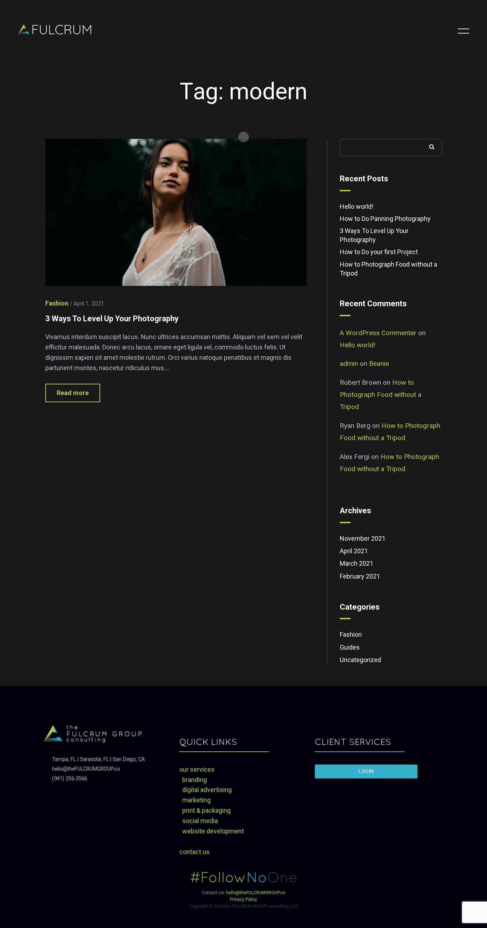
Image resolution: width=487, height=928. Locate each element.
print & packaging (206, 810)
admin (349, 363)
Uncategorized (360, 660)
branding (194, 779)
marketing (196, 800)
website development (213, 831)
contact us (194, 852)
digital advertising (207, 789)
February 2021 (360, 576)
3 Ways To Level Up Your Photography (112, 318)
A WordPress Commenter (378, 333)
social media (200, 820)
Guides (350, 647)
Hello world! (356, 206)
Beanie (379, 363)
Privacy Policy (243, 899)
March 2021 (356, 563)
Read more (73, 393)
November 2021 (362, 538)
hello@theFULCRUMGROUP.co (255, 892)
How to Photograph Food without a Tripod (380, 394)
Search (432, 147)
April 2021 (354, 551)
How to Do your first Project (379, 252)
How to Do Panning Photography (385, 218)
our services (197, 769)
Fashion (351, 634)
